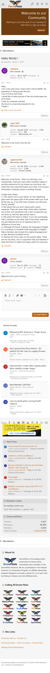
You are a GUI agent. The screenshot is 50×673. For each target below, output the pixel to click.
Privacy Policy (37, 643)
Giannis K (13, 371)
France (38, 268)
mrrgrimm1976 (40, 531)
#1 (48, 83)
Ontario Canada (25, 171)
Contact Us (21, 638)
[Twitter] (14, 668)
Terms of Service (23, 643)
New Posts (12, 442)
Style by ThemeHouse (15, 665)
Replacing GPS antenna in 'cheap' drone (28, 332)
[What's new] (42, 4)
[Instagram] (6, 668)
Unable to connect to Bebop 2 (20, 456)
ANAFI (19, 406)
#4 (48, 273)
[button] (3, 4)
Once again (13, 477)
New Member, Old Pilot (20, 384)
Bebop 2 (11, 460)
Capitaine (7, 62)
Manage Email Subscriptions (12, 647)
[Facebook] (2, 668)
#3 (48, 176)
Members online (14, 501)
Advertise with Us (8, 638)
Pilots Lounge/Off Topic (25, 335)
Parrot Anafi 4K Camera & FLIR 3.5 (22, 446)
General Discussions (27, 371)
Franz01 (13, 354)
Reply (46, 116)
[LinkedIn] (10, 668)
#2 (48, 139)
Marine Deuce (15, 387)
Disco (20, 354)
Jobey (12, 335)
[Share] (44, 83)
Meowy (13, 406)
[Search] (46, 4)
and (12, 110)
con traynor (16, 359)
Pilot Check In (27, 387)
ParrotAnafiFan (18, 412)
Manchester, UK (25, 134)
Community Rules (8, 643)
